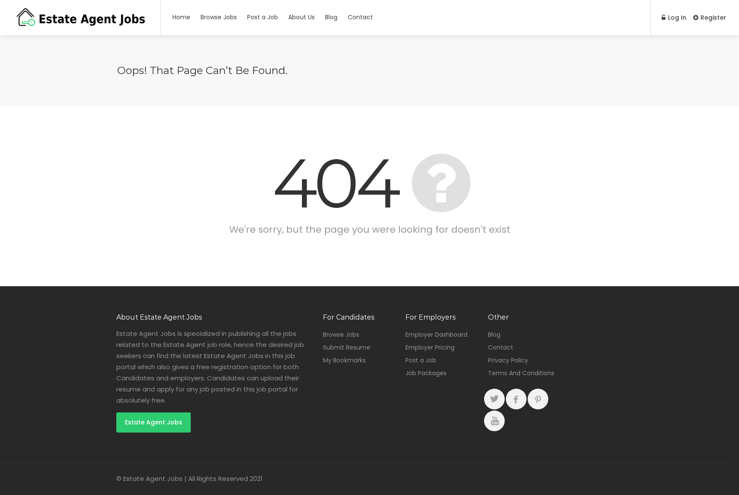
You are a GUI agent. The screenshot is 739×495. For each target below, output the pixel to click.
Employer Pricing (430, 347)
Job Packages (425, 373)
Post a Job (262, 17)
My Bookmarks (344, 360)
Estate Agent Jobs (153, 422)
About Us (301, 17)
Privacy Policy (508, 360)
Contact (360, 17)
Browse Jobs (219, 17)
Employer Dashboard (436, 334)
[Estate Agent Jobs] (80, 23)
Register (712, 17)
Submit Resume (346, 347)
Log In (676, 17)
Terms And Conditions (521, 373)
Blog (331, 17)
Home (181, 17)
